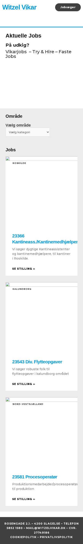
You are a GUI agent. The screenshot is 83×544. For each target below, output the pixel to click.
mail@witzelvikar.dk (46, 528)
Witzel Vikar (19, 7)
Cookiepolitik (23, 537)
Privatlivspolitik (56, 537)
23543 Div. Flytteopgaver (37, 361)
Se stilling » (23, 268)
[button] (50, 7)
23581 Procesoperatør (34, 476)
